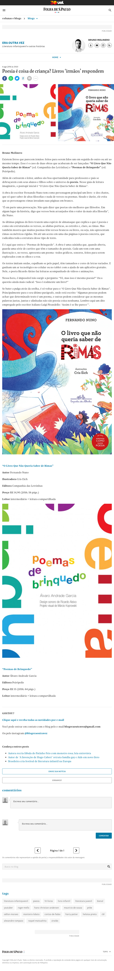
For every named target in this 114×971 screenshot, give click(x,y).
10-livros (49, 901)
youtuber (8, 907)
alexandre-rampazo (13, 920)
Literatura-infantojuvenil (16, 901)
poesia (36, 901)
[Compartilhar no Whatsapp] (10, 78)
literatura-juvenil (83, 901)
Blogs (31, 18)
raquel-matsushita (37, 920)
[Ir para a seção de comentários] (29, 78)
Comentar (104, 835)
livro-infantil (64, 901)
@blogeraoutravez (36, 733)
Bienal (100, 901)
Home (55, 57)
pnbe (89, 907)
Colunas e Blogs (11, 18)
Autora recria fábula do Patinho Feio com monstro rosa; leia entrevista (49, 753)
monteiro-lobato (31, 914)
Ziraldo (55, 920)
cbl (103, 914)
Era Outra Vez (13, 43)
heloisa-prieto (90, 914)
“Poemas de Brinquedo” (17, 669)
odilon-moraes (11, 914)
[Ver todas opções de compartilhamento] (23, 78)
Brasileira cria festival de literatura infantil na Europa (39, 761)
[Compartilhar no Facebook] (4, 78)
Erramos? (57, 780)
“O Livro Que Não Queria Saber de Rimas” (27, 465)
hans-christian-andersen (46, 907)
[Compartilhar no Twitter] (17, 78)
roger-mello (23, 907)
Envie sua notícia (57, 771)
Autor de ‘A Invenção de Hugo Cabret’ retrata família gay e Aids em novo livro (53, 757)
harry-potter (71, 914)
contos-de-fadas (52, 914)
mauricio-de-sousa (73, 907)
